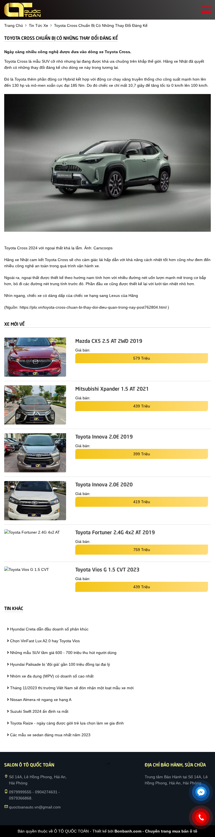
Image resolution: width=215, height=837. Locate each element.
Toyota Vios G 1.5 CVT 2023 (107, 569)
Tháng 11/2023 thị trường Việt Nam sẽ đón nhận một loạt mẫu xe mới (71, 688)
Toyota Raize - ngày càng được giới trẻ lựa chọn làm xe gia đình (66, 723)
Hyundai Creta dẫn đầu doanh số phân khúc (48, 629)
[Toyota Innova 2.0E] (35, 452)
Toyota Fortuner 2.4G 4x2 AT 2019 (115, 532)
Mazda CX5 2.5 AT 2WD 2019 (108, 340)
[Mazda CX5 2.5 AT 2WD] (35, 357)
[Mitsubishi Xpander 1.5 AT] (35, 405)
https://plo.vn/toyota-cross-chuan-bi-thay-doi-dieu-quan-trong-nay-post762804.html (93, 307)
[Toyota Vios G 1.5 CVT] (35, 569)
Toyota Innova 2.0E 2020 (104, 484)
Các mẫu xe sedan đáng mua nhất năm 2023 (49, 735)
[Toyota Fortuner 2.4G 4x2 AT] (35, 532)
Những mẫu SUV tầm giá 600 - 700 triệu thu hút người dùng (62, 652)
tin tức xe (38, 25)
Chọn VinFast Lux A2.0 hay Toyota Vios (44, 641)
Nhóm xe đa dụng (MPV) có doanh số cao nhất (51, 676)
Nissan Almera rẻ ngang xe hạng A (40, 699)
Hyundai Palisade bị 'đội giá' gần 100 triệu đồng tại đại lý (59, 664)
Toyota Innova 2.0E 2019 (104, 436)
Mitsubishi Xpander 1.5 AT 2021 (112, 388)
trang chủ (13, 25)
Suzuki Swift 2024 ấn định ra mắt (38, 711)
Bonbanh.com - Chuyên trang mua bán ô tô (155, 831)
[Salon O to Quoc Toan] (22, 10)
